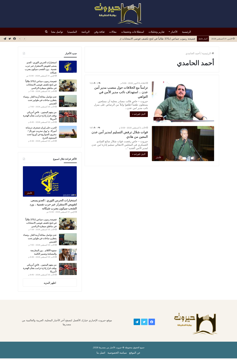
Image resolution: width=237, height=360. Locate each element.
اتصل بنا (101, 352)
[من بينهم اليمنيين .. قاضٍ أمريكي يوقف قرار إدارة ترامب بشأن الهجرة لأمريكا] (68, 116)
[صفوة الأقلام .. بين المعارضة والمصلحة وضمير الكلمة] (68, 255)
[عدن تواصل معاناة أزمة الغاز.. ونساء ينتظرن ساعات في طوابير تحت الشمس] (68, 101)
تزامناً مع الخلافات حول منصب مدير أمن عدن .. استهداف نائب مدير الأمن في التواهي (121, 92)
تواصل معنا (57, 31)
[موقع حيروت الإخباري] (118, 14)
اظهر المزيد (50, 282)
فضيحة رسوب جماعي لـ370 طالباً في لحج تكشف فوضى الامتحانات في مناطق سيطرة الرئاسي (142, 38)
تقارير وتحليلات (156, 31)
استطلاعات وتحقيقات (132, 31)
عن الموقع (134, 352)
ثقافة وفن (99, 31)
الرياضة (85, 31)
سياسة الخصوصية (117, 352)
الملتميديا (72, 31)
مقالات (113, 31)
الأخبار (174, 31)
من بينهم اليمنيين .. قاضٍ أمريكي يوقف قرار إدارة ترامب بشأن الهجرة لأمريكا (40, 115)
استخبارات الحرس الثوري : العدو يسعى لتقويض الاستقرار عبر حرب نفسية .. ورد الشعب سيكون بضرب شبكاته (53, 204)
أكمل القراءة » (138, 114)
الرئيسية (186, 31)
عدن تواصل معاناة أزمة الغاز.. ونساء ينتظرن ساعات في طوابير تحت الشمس (40, 100)
